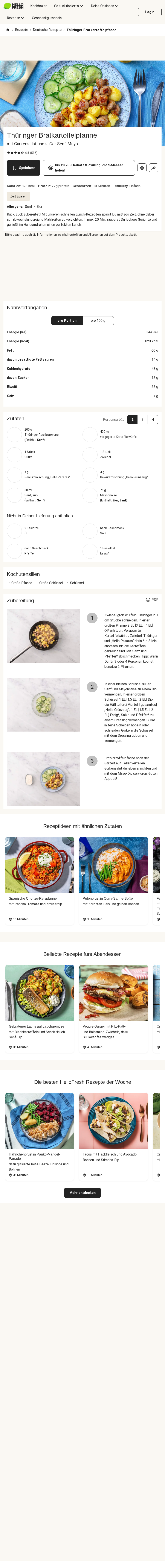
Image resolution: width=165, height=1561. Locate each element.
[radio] (8, 153)
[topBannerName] (82, 48)
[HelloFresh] (13, 6)
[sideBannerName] (82, 269)
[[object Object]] (142, 167)
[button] (82, 418)
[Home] (7, 30)
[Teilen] (153, 167)
